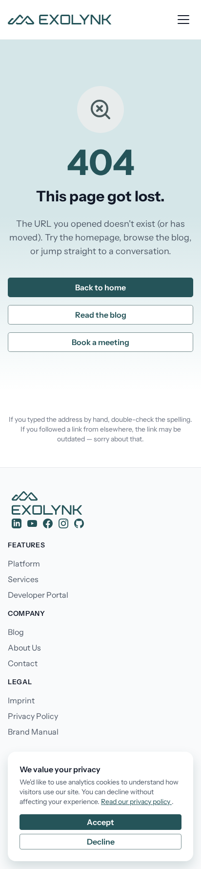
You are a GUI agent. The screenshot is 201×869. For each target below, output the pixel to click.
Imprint (21, 700)
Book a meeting (100, 342)
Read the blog (100, 315)
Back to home (100, 287)
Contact (23, 663)
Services (23, 579)
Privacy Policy (33, 716)
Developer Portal (38, 595)
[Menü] (183, 19)
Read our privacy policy (136, 801)
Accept (100, 822)
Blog (16, 632)
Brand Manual (33, 732)
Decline (101, 842)
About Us (24, 647)
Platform (24, 563)
